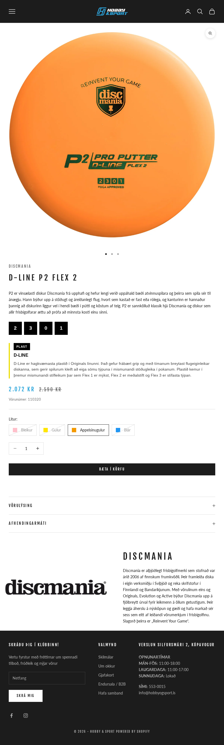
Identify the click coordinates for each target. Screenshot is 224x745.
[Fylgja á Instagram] (25, 715)
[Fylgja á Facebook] (11, 715)
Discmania (20, 266)
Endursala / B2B (112, 684)
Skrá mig (26, 695)
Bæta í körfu (112, 469)
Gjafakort (106, 675)
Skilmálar (105, 657)
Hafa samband (110, 693)
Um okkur (106, 666)
